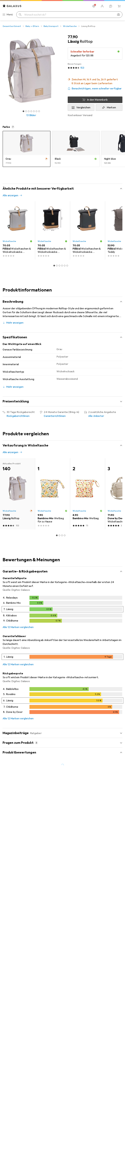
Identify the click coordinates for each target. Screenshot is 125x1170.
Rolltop (64, 1068)
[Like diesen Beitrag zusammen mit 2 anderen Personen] (105, 931)
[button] (95, 81)
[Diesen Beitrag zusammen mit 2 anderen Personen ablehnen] (119, 931)
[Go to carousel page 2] (57, 265)
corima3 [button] (15, 929)
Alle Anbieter (96, 416)
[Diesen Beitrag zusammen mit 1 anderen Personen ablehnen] (119, 1023)
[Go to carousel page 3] (59, 265)
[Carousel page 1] (54, 265)
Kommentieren (15, 915)
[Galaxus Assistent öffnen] (110, 6)
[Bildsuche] (118, 14)
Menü (10, 14)
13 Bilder (31, 115)
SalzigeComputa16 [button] (21, 1021)
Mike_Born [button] (16, 862)
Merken (111, 107)
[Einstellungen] (93, 6)
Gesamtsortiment (12, 26)
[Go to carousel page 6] (67, 265)
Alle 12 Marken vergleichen (18, 627)
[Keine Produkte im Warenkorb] (119, 6)
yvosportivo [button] (17, 1141)
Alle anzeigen (10, 195)
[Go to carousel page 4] (62, 265)
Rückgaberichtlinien (18, 416)
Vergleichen (83, 107)
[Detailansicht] (62, 610)
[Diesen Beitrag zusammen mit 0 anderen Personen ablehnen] (119, 864)
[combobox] (29, 853)
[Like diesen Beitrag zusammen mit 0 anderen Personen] (105, 1092)
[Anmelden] (102, 6)
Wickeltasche (70, 26)
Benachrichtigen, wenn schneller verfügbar (97, 88)
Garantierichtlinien (55, 416)
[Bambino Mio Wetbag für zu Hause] (52, 493)
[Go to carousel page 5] (64, 265)
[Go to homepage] (12, 5)
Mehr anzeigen (14, 322)
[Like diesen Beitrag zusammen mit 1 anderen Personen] (105, 864)
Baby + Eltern (32, 26)
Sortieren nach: (11, 852)
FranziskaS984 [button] (19, 1090)
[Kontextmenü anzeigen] (98, 864)
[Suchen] (20, 14)
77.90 (73, 37)
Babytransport (51, 26)
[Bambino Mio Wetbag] (87, 493)
